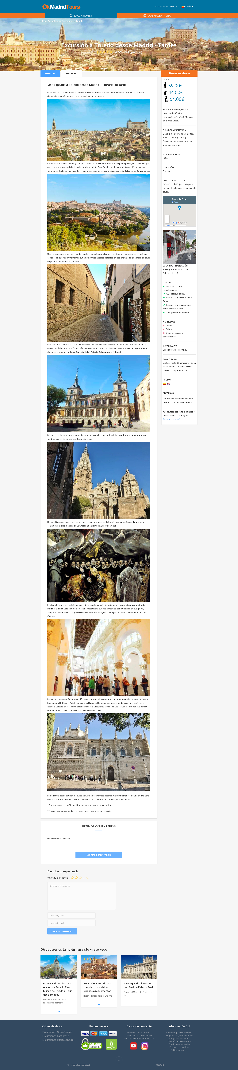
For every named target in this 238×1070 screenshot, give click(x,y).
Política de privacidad (179, 1047)
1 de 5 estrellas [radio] (72, 877)
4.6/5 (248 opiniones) (128, 52)
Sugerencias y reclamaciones (179, 1035)
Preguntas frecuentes (179, 1038)
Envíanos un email (171, 419)
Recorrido (71, 73)
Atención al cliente (166, 6)
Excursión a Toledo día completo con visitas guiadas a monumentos (97, 987)
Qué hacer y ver (158, 15)
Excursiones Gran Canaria (57, 1032)
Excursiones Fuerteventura (58, 1039)
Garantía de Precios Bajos (179, 1041)
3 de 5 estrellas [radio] (80, 877)
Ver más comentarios (99, 855)
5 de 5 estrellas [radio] (88, 877)
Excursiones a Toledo (72, 21)
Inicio (43, 21)
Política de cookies (179, 1050)
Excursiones (82, 15)
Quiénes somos (185, 1032)
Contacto (170, 1032)
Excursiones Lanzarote (55, 1035)
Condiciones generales (179, 1044)
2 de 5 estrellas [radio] (76, 877)
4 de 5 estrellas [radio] (84, 877)
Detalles (50, 73)
